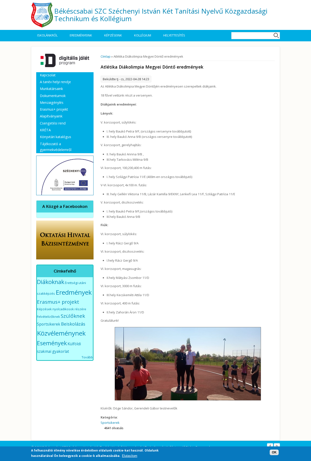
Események (52, 343)
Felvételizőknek (48, 316)
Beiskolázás (73, 324)
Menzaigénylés (51, 102)
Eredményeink (81, 35)
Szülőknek (73, 315)
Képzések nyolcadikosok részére (61, 309)
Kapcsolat (48, 75)
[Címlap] (42, 14)
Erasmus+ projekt (54, 109)
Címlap (106, 56)
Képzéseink (113, 35)
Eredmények (74, 292)
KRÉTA (45, 130)
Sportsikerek (110, 422)
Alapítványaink (51, 116)
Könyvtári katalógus (55, 136)
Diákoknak (50, 282)
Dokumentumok (53, 95)
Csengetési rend (53, 123)
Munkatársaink (51, 88)
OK (274, 452)
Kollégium (142, 35)
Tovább (87, 357)
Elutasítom (129, 455)
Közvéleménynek (61, 333)
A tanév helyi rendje (55, 82)
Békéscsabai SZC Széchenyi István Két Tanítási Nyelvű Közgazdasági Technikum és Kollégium (161, 14)
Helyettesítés (174, 35)
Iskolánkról (47, 35)
